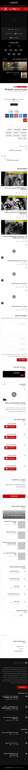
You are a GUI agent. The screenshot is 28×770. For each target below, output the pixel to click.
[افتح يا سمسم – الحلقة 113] (3, 160)
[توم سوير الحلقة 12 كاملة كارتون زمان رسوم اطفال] (23, 757)
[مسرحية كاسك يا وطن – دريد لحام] (21, 556)
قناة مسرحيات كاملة (11, 434)
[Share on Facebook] (25, 116)
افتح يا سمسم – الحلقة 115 (15, 150)
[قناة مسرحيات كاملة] (21, 437)
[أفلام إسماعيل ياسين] (23, 580)
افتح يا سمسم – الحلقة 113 (13, 160)
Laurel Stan (23, 172)
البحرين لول (16, 132)
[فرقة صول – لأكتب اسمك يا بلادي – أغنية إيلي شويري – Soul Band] (23, 699)
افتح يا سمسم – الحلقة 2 (13, 80)
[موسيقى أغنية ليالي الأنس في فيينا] (23, 735)
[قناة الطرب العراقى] (21, 458)
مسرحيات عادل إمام (14, 571)
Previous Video (23, 146)
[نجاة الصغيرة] (23, 588)
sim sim (9, 129)
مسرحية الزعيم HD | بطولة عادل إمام (14, 515)
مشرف (13, 545)
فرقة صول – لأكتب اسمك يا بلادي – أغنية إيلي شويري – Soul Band (14, 5)
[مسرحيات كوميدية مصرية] (23, 595)
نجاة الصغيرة (16, 586)
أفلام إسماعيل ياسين (14, 578)
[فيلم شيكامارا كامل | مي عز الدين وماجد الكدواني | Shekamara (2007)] (23, 710)
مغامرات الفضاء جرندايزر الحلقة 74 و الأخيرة (17, 260)
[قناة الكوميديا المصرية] (21, 469)
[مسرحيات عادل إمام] (23, 573)
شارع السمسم (16, 135)
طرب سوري (16, 601)
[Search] (2, 9)
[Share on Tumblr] (7, 116)
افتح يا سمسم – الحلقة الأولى (12, 72)
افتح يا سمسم (24, 86)
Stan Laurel (17, 221)
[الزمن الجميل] (14, 9)
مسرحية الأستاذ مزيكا (11, 531)
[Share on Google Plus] (16, 116)
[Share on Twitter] (20, 116)
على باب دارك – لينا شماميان (11, 743)
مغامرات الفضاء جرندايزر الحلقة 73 (19, 283)
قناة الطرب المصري (11, 423)
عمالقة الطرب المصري (11, 444)
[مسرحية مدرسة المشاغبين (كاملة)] (21, 524)
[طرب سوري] (23, 603)
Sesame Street (17, 129)
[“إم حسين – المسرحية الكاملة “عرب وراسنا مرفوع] (21, 545)
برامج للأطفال (19, 86)
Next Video (3, 156)
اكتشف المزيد (22, 687)
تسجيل (20, 648)
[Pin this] (25, 120)
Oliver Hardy (17, 172)
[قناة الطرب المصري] (21, 427)
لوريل (13, 172)
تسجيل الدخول (19, 646)
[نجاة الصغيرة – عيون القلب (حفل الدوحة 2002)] (23, 720)
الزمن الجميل (8, 132)
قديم (25, 138)
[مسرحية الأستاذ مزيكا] (21, 535)
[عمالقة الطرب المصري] (21, 448)
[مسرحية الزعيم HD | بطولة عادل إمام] (14, 514)
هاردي (10, 172)
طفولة (15, 86)
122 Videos (5, 58)
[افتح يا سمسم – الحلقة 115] (24, 150)
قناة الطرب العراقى (11, 455)
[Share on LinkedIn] (11, 116)
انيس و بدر (24, 135)
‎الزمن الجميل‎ (16, 372)
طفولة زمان (9, 135)
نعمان (20, 138)
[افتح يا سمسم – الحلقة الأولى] (24, 75)
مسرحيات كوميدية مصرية (13, 593)
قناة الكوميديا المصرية (11, 465)
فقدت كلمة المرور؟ (18, 650)
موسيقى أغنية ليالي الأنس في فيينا (15, 403)
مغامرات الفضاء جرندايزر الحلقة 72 (19, 306)
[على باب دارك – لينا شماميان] (23, 746)
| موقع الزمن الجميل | (8, 767)
